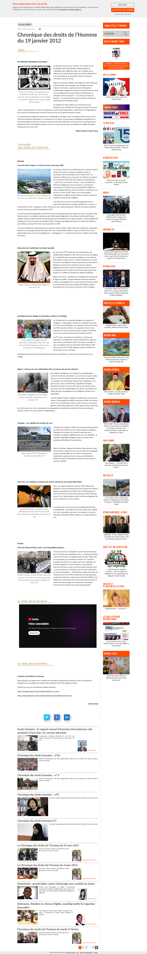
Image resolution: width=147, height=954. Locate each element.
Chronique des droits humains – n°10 (38, 755)
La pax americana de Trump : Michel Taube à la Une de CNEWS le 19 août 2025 (116, 644)
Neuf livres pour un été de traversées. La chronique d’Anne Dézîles (116, 182)
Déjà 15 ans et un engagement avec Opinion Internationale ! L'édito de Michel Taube (116, 148)
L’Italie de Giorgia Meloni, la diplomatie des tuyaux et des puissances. (116, 678)
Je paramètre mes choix (123, 14)
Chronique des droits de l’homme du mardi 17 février (48, 929)
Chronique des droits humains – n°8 (38, 794)
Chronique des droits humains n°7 (36, 821)
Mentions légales (70, 952)
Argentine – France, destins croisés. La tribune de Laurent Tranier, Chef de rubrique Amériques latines (116, 537)
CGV (77, 952)
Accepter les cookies (123, 10)
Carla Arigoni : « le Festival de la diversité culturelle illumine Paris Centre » (116, 465)
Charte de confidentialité (86, 952)
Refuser (122, 5)
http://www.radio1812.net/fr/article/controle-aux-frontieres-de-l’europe (44, 696)
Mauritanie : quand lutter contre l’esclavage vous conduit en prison (56, 883)
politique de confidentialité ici (70, 9)
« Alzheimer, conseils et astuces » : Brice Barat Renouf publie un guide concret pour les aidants (116, 66)
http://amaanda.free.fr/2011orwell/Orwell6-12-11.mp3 (38, 691)
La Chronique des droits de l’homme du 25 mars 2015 (48, 845)
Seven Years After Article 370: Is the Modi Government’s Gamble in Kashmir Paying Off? (116, 360)
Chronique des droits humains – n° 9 (38, 775)
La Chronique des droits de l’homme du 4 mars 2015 (47, 865)
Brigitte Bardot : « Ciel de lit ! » (116, 609)
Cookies (96, 952)
